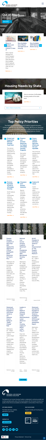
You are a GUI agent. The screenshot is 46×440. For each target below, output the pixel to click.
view (10, 269)
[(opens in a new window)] (3, 429)
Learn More (26, 101)
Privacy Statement (19, 437)
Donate (28, 413)
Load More (23, 379)
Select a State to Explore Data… (13, 108)
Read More (6, 21)
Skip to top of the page (44, 438)
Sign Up (5, 414)
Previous (5, 45)
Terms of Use (28, 437)
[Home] (9, 3)
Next (40, 45)
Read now (8, 71)
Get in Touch (6, 422)
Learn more (20, 51)
